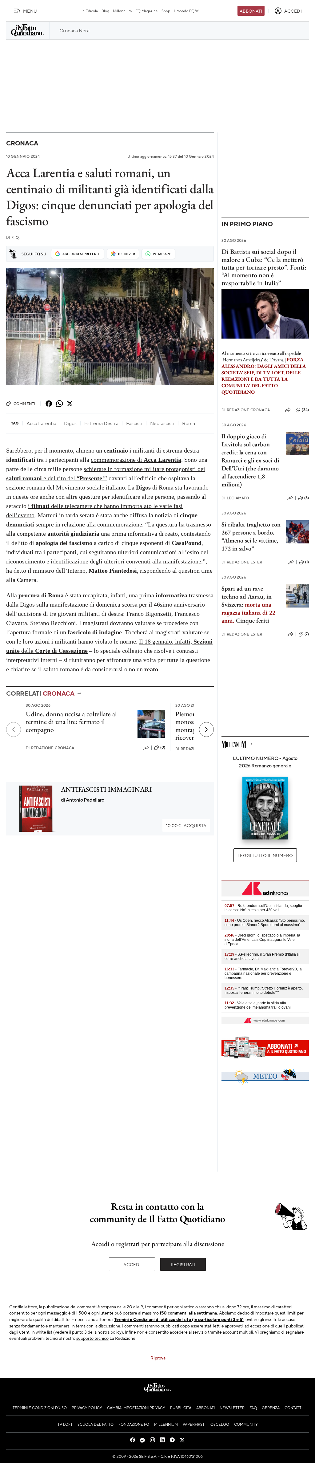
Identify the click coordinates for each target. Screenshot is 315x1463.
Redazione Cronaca (50, 748)
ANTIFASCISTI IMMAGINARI (106, 789)
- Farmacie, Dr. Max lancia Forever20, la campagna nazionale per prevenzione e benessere (263, 973)
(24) (305, 410)
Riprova (157, 1357)
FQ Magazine (146, 11)
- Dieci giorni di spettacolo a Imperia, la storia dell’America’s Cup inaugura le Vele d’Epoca (262, 939)
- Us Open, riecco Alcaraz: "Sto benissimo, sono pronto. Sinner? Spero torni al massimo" (265, 922)
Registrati (183, 1264)
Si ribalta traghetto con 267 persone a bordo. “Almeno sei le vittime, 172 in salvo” (251, 536)
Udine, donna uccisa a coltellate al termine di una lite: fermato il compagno (71, 721)
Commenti (24, 403)
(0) (162, 747)
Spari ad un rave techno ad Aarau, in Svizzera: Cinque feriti (248, 604)
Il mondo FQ (184, 10)
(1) (307, 562)
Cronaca (22, 143)
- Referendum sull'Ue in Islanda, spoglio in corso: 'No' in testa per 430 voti (263, 908)
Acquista (186, 825)
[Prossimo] (206, 729)
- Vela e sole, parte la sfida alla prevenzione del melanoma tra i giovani (258, 1005)
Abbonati (251, 11)
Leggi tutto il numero (265, 855)
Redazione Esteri (242, 562)
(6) (306, 498)
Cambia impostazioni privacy (136, 1407)
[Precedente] (13, 729)
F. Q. (13, 237)
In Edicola (90, 11)
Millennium (122, 11)
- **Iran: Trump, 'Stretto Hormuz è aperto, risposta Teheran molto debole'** (264, 990)
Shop (165, 11)
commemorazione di (136, 459)
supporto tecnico (92, 1338)
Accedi (132, 1264)
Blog (105, 11)
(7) (307, 634)
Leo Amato (235, 498)
